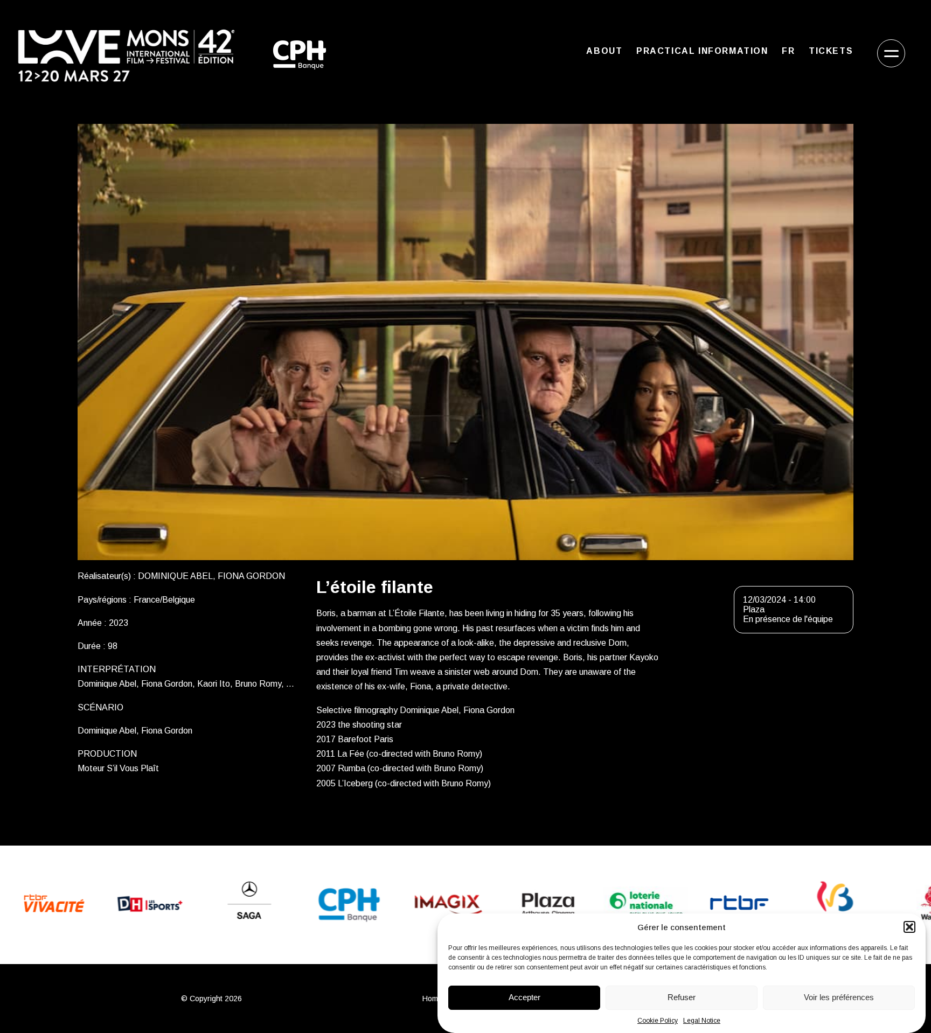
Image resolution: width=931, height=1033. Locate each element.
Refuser (682, 997)
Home (432, 998)
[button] (909, 927)
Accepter (524, 997)
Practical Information (702, 50)
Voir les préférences (839, 997)
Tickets (831, 50)
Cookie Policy (657, 1020)
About (604, 50)
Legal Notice (701, 1020)
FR (788, 50)
